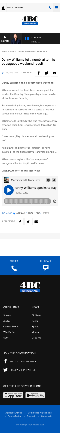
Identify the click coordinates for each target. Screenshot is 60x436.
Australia (20, 213)
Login (10, 8)
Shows (7, 315)
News (30, 213)
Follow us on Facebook (23, 361)
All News (36, 315)
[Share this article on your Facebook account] (38, 73)
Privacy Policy (14, 416)
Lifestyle (36, 337)
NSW (38, 213)
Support (31, 416)
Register (19, 8)
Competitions (10, 326)
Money (35, 332)
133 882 (50, 7)
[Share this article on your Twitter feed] (46, 73)
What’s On (8, 332)
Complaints (46, 416)
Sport (6, 337)
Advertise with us (14, 412)
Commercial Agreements (40, 412)
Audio (6, 321)
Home (4, 52)
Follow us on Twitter (23, 370)
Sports (13, 52)
